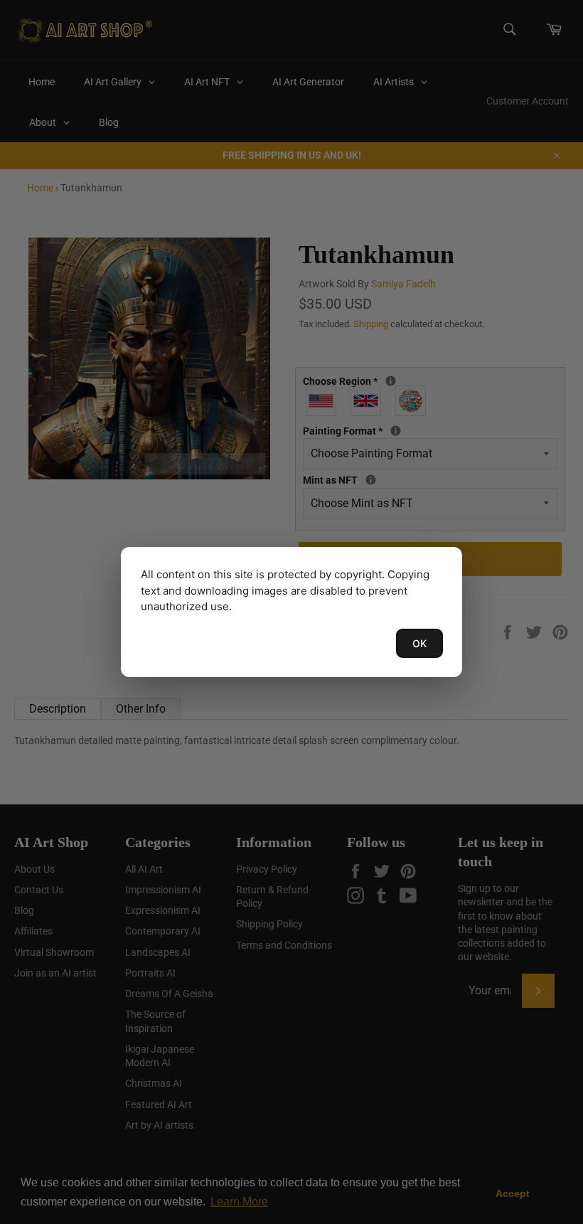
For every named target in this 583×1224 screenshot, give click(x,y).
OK (419, 643)
